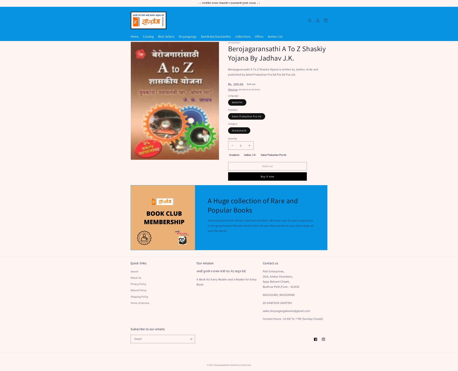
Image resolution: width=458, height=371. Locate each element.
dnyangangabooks (222, 365)
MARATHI (237, 102)
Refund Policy (139, 290)
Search (134, 271)
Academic (234, 155)
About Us (136, 277)
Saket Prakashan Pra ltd (246, 116)
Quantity (232, 138)
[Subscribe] (191, 339)
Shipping (232, 89)
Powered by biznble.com (240, 365)
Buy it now (267, 176)
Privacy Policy (138, 284)
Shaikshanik (239, 130)
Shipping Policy (139, 296)
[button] (310, 20)
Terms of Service (140, 303)
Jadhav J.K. (250, 155)
